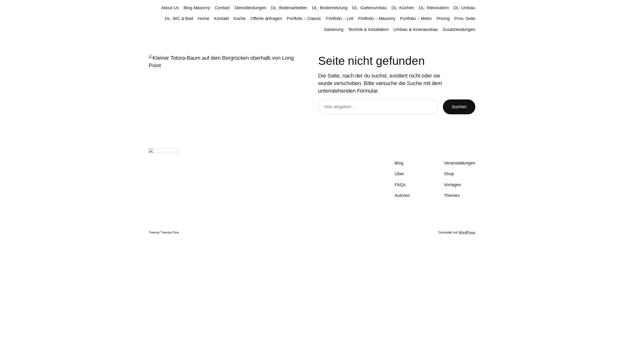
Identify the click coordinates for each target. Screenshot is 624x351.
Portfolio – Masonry (376, 18)
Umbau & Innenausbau (415, 29)
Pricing (443, 18)
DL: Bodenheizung (330, 7)
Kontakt (221, 18)
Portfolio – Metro (416, 18)
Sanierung (333, 29)
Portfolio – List (339, 18)
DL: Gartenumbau (369, 7)
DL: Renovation (434, 7)
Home (203, 18)
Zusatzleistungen (459, 29)
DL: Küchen (402, 7)
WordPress (466, 232)
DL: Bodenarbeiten (289, 7)
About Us (170, 7)
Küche (240, 18)
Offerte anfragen (266, 18)
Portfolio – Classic (304, 18)
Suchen (459, 106)
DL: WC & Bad (179, 18)
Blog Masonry (197, 7)
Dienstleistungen (250, 7)
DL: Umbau (464, 7)
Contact (222, 7)
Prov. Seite (464, 18)
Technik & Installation (368, 29)
